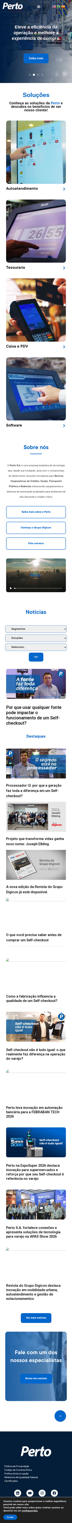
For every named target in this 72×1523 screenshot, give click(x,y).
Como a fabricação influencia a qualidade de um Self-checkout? (31, 998)
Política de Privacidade (16, 1466)
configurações (30, 1510)
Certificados (11, 1481)
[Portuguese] (58, 6)
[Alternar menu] (39, 6)
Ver (36, 657)
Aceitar (10, 1517)
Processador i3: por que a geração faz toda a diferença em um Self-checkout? (34, 790)
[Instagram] (42, 1493)
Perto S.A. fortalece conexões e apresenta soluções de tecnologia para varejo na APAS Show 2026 (33, 1232)
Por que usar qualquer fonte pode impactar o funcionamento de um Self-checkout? (34, 715)
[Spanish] (63, 6)
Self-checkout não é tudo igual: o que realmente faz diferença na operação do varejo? (35, 1054)
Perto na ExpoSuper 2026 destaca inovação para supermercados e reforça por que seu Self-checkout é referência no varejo (35, 1172)
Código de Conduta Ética (18, 1470)
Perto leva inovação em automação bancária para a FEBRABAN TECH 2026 (34, 1112)
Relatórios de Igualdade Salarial (21, 1477)
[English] (54, 6)
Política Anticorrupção (16, 1474)
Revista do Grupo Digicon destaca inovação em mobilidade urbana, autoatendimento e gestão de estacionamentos (33, 1292)
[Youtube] (29, 1493)
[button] (30, 75)
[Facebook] (54, 1493)
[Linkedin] (17, 1493)
